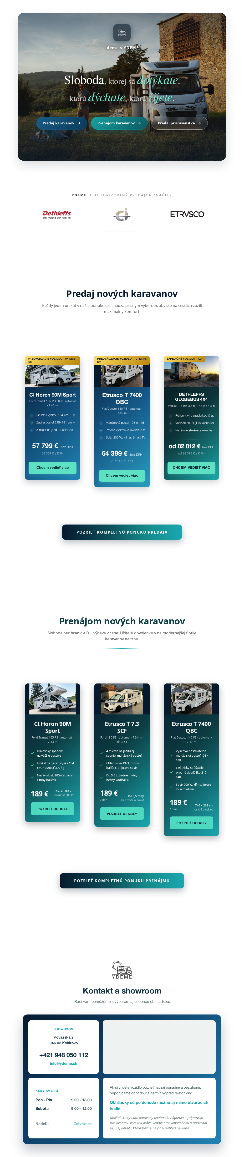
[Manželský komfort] (191, 698)
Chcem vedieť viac (52, 467)
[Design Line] (121, 698)
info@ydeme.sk (63, 1063)
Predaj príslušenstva (176, 123)
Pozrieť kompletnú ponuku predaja (122, 532)
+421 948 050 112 (63, 1055)
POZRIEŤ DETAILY (52, 808)
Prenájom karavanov (116, 123)
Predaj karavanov (58, 123)
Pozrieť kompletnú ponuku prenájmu (122, 880)
